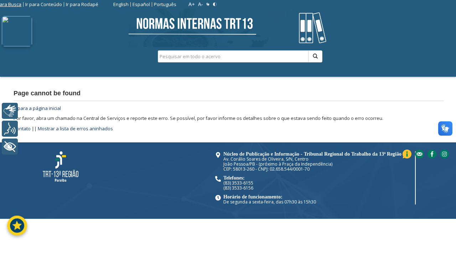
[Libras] (10, 111)
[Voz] (10, 129)
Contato (22, 128)
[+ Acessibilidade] (10, 146)
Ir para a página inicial (37, 108)
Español (141, 4)
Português (165, 4)
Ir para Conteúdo (43, 4)
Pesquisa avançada (347, 82)
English (121, 4)
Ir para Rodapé (82, 4)
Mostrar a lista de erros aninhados (75, 128)
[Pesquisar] (315, 56)
